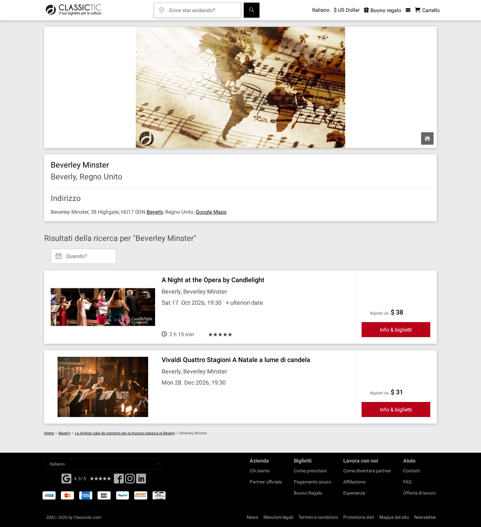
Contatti (411, 470)
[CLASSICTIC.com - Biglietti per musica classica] (73, 10)
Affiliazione (354, 481)
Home (49, 433)
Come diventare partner (367, 470)
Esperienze (354, 493)
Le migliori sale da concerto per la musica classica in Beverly (125, 433)
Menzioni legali (278, 517)
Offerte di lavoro (419, 493)
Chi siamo (260, 470)
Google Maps (211, 212)
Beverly (155, 212)
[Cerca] (251, 10)
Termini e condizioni (318, 517)
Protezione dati (358, 517)
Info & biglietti (396, 330)
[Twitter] (130, 480)
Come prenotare (310, 470)
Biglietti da (379, 313)
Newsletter (425, 517)
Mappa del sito (394, 517)
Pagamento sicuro (312, 481)
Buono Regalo (308, 493)
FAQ (407, 481)
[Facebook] (66, 478)
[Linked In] (141, 480)
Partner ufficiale (266, 481)
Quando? (76, 253)
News (252, 517)
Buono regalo (385, 10)
